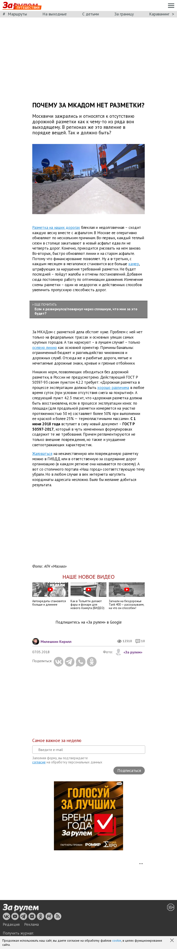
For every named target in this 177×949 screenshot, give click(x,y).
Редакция (11, 924)
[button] (172, 940)
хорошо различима (113, 387)
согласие (39, 762)
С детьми (90, 14)
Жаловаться (42, 453)
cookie (116, 940)
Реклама (31, 924)
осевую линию (44, 347)
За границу (124, 14)
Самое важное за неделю (56, 740)
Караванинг (159, 14)
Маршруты (17, 14)
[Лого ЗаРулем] (20, 908)
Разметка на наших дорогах (56, 227)
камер (133, 263)
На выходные (54, 14)
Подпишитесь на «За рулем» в (89, 622)
